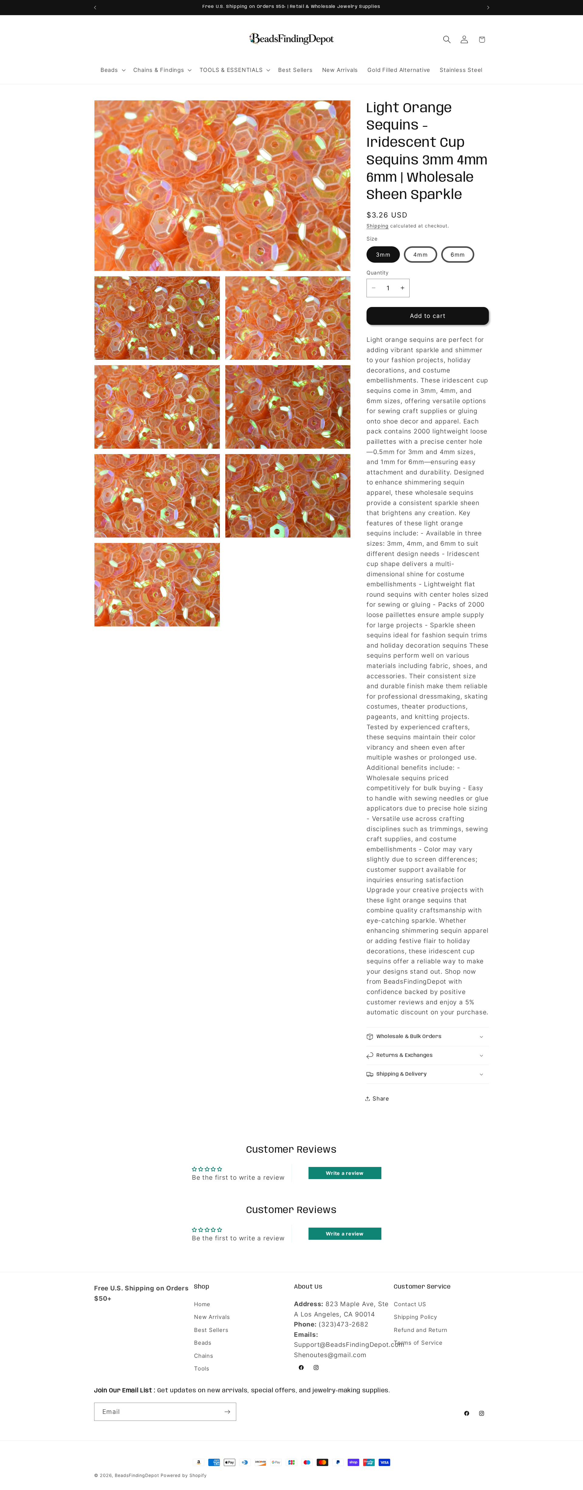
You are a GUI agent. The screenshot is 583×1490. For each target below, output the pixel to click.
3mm (383, 254)
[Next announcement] (488, 7)
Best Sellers (211, 1330)
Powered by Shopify (184, 1475)
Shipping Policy (415, 1316)
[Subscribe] (227, 1412)
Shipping (378, 226)
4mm (420, 254)
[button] (112, 70)
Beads (203, 1342)
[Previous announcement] (95, 7)
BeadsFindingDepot (137, 1475)
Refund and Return (421, 1330)
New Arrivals (212, 1316)
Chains (203, 1355)
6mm (458, 254)
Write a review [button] (345, 1173)
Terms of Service (418, 1342)
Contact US (410, 1304)
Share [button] (381, 1098)
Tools (202, 1368)
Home (202, 1304)
